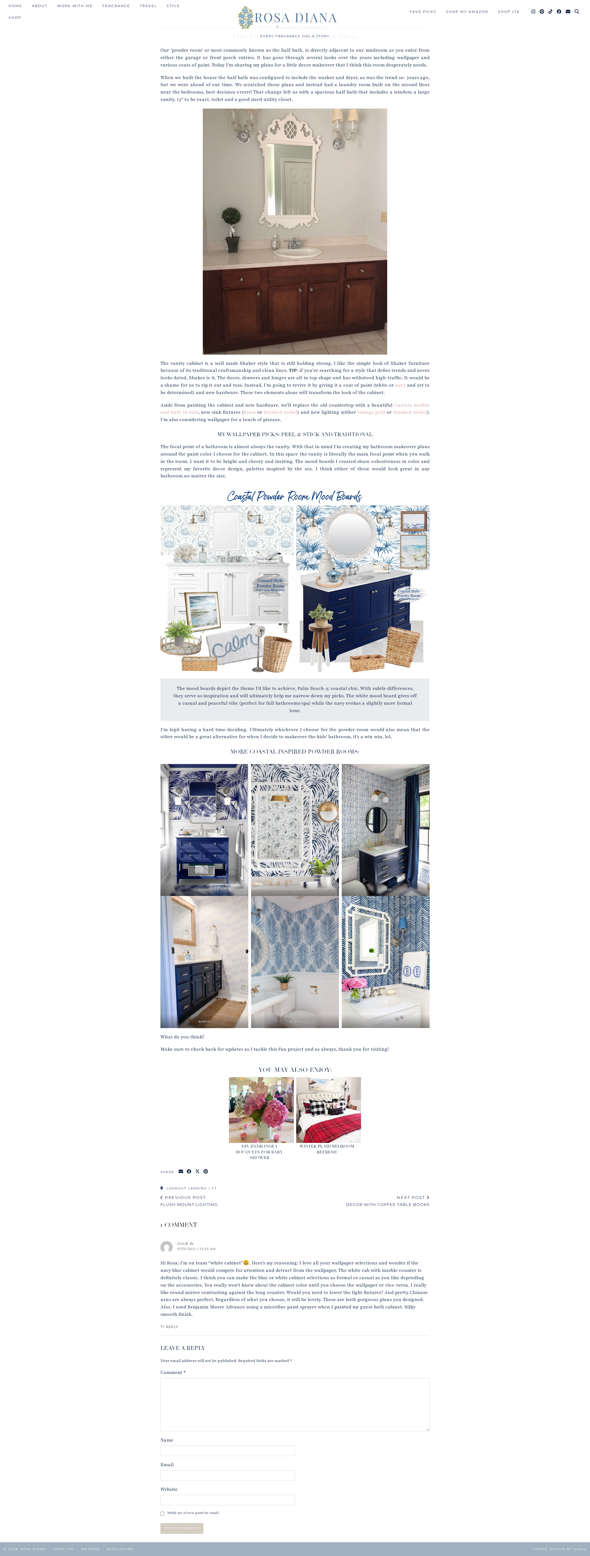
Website (169, 1489)
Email (167, 1465)
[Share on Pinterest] (206, 1171)
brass (250, 412)
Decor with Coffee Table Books (388, 1201)
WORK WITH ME (74, 6)
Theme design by (559, 1549)
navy (400, 385)
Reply (172, 1327)
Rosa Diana (33, 1549)
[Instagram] (533, 12)
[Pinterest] (542, 12)
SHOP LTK (509, 12)
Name (166, 1440)
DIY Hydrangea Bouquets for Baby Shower (259, 1152)
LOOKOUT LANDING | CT (191, 1188)
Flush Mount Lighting (189, 1201)
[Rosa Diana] (295, 17)
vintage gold (372, 412)
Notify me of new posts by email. (193, 1512)
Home (15, 6)
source (204, 889)
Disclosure (120, 1549)
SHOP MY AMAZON (467, 12)
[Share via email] (181, 1171)
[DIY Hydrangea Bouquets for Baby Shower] (261, 1110)
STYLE (173, 6)
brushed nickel (280, 412)
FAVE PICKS (423, 12)
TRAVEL (148, 6)
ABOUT (39, 6)
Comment (173, 1372)
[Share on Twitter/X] (198, 1171)
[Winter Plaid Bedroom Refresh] (328, 1110)
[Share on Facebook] (189, 1171)
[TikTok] (551, 12)
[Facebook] (559, 12)
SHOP (15, 17)
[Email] (568, 12)
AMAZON (90, 1549)
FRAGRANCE (116, 6)
